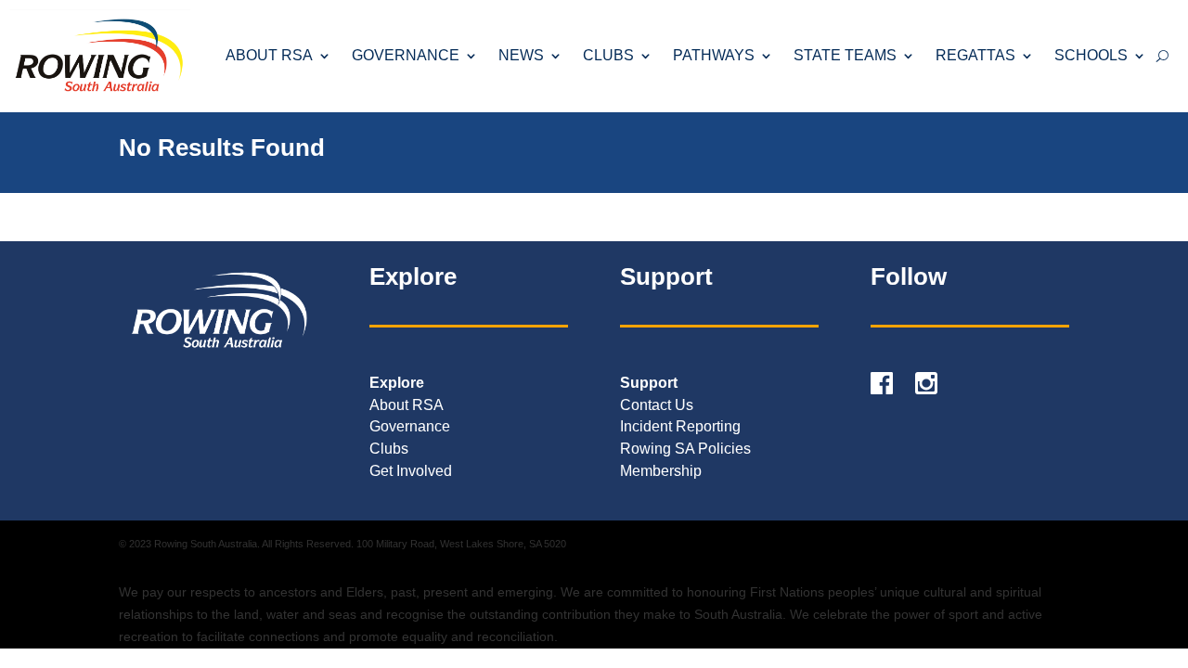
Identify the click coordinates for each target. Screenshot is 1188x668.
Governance (409, 426)
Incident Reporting (680, 426)
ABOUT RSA (269, 55)
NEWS (521, 55)
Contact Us (656, 405)
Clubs (388, 448)
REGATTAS (975, 55)
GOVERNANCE (405, 55)
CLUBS (608, 55)
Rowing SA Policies (685, 448)
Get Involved (410, 471)
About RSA (406, 405)
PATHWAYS (714, 55)
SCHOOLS (1091, 55)
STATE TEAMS (845, 55)
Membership (661, 471)
